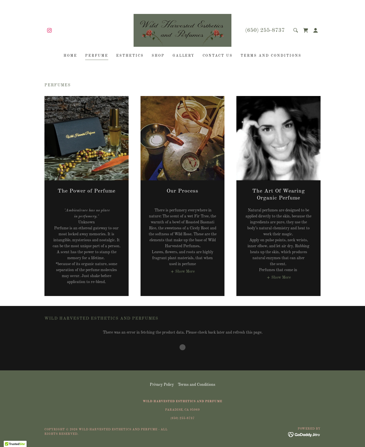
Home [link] (70, 55)
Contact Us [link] (218, 55)
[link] (49, 30)
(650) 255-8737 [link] (265, 30)
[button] (316, 30)
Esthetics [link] (130, 55)
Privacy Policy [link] (162, 385)
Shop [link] (158, 55)
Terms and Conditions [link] (271, 55)
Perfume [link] (96, 55)
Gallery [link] (184, 55)
